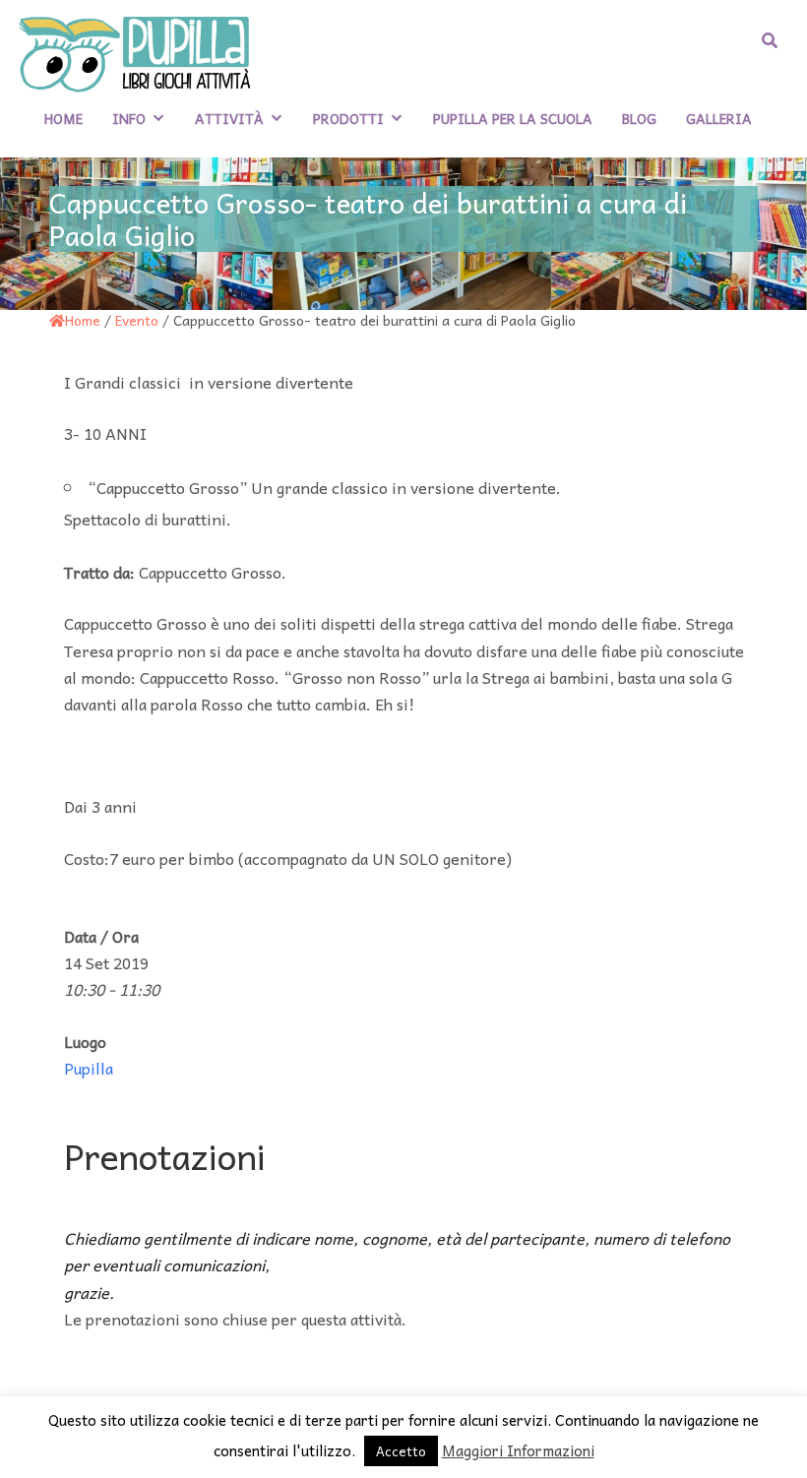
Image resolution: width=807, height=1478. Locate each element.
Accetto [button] (401, 1451)
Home (63, 118)
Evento (136, 320)
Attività (229, 118)
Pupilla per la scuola (512, 118)
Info (129, 118)
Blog (639, 118)
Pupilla (88, 1067)
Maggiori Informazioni (518, 1451)
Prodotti (348, 118)
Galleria (719, 118)
